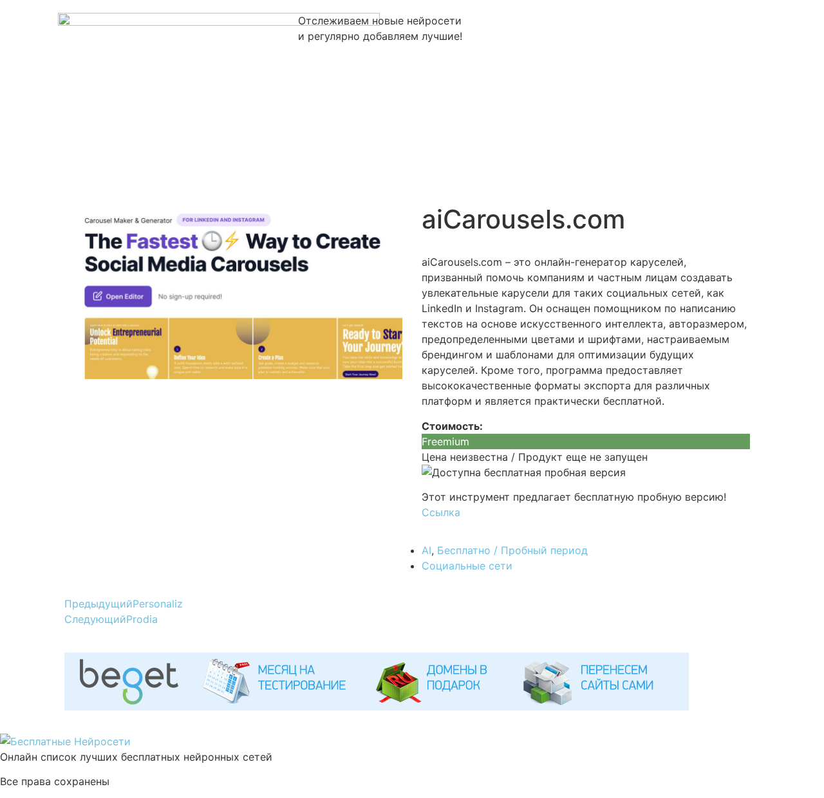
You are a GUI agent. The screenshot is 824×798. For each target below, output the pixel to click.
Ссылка (441, 512)
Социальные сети (467, 565)
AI (426, 550)
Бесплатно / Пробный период (512, 550)
